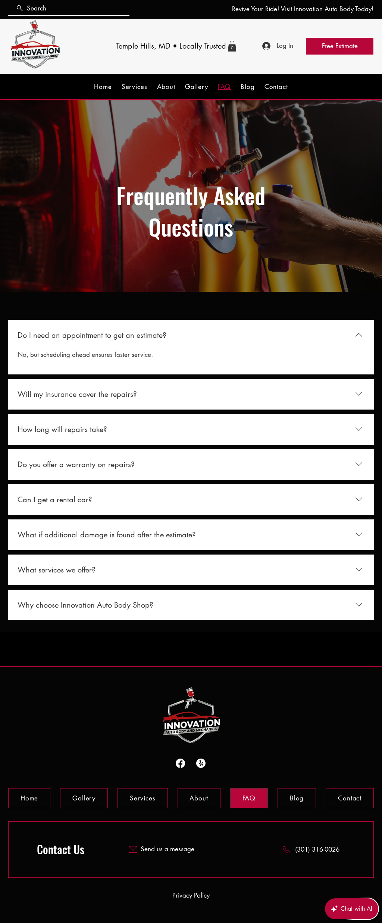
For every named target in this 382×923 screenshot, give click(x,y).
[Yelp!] (201, 763)
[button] (232, 46)
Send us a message (167, 849)
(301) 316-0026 (317, 849)
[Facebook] (180, 763)
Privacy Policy (191, 895)
